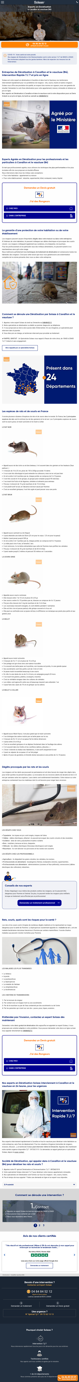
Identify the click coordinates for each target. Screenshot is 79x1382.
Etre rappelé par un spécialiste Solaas (20, 348)
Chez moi (13, 208)
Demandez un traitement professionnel (38, 903)
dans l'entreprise (17, 216)
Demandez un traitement (39, 1265)
